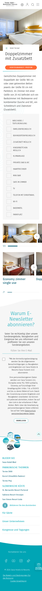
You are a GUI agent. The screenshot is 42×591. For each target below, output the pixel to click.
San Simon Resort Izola (12, 499)
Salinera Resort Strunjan (12, 495)
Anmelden (21, 421)
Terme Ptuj (7, 481)
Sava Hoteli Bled (9, 462)
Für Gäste (7, 512)
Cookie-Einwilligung (18, 581)
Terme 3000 (7, 471)
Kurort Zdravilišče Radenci (13, 476)
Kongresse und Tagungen (15, 529)
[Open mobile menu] (38, 4)
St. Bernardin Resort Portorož (15, 490)
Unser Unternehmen (13, 521)
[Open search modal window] (33, 5)
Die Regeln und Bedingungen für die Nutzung (16, 576)
